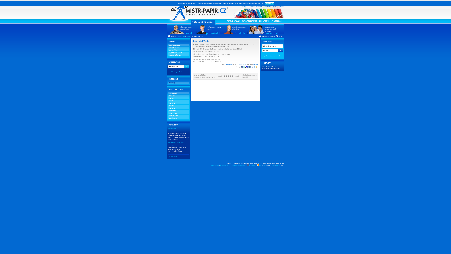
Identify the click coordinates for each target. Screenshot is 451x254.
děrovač (172, 96)
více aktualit (173, 156)
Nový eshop (172, 128)
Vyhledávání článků (175, 53)
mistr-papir (229, 64)
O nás (274, 6)
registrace (266, 56)
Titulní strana (233, 21)
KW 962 (171, 101)
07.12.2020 (171, 145)
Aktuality (244, 6)
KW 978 (171, 106)
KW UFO (172, 108)
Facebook (252, 165)
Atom (264, 165)
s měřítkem (173, 118)
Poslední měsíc (174, 48)
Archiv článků (173, 50)
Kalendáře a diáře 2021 (176, 143)
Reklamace (267, 6)
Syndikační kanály (175, 55)
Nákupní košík (277, 21)
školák (188, 33)
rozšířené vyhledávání (176, 72)
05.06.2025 (171, 131)
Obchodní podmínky (255, 6)
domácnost (270, 33)
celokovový (173, 93)
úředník (240, 33)
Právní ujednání (224, 165)
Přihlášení (264, 21)
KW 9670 (172, 103)
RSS (260, 165)
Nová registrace (249, 21)
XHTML (278, 165)
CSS (273, 165)
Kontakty (281, 6)
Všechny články (174, 45)
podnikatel (213, 33)
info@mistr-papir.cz (276, 68)
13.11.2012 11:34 (241, 64)
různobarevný (173, 115)
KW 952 (171, 98)
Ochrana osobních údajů (238, 165)
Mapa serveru (215, 165)
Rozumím (269, 3)
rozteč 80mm (173, 113)
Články (189, 36)
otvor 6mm (172, 110)
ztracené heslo (276, 56)
